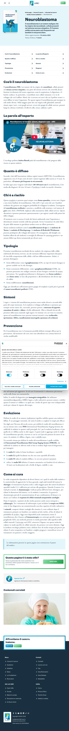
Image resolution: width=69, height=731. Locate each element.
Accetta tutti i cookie (56, 386)
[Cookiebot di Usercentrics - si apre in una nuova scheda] (55, 343)
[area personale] (9, 3)
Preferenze (60, 381)
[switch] (26, 375)
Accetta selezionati (34, 386)
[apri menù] (5, 3)
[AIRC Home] (34, 3)
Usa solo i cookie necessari (13, 386)
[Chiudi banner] (66, 343)
